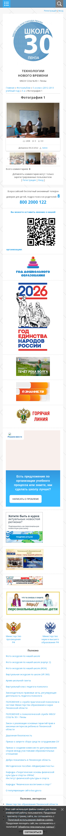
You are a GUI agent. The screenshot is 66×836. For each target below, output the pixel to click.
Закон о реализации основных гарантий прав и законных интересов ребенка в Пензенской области (30, 726)
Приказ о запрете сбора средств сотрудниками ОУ (32, 741)
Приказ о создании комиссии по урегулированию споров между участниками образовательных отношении (31, 750)
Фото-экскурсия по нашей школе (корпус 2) (28, 662)
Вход (60, 10)
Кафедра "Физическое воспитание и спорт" (28, 784)
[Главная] (33, 64)
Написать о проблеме (25, 499)
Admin (45, 148)
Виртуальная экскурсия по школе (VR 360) (28, 674)
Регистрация (50, 10)
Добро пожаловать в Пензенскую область (28, 759)
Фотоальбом (23, 87)
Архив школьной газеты (18, 680)
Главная (10, 87)
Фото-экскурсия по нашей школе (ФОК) (26, 668)
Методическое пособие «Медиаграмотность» (30, 766)
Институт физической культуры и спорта (27, 778)
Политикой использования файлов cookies (30, 819)
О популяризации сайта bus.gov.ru (23, 790)
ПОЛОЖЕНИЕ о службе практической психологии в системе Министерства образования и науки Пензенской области (32, 704)
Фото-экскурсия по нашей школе (23, 656)
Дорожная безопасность (19, 735)
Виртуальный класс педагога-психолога (27, 686)
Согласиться (33, 832)
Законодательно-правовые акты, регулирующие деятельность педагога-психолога (31, 694)
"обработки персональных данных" (36, 826)
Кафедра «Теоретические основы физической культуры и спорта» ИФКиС (30, 774)
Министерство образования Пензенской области (32, 804)
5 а (23, 90)
